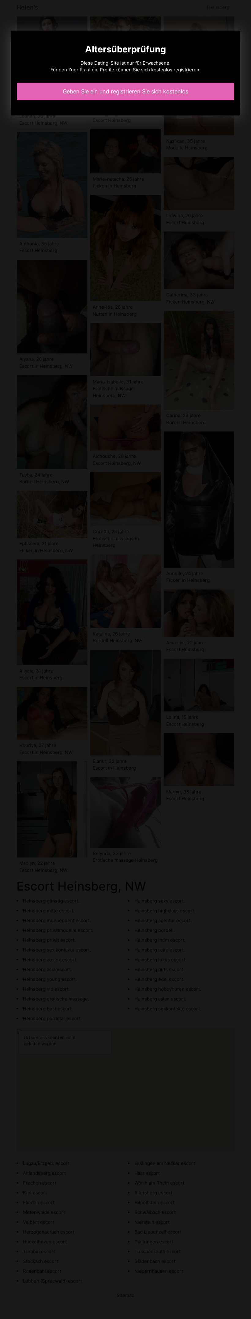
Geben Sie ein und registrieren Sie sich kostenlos (125, 91)
